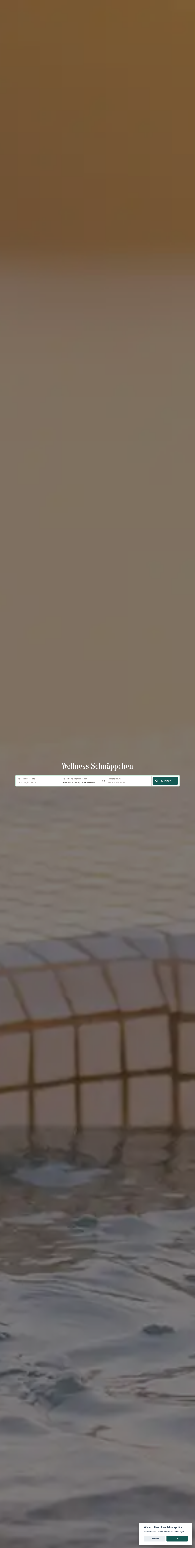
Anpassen (154, 1539)
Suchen (166, 781)
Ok (177, 1539)
